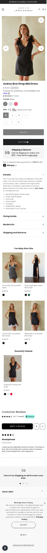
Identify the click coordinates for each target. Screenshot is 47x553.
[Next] (41, 48)
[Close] (44, 502)
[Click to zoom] (41, 20)
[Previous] (6, 48)
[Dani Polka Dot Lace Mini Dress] (12, 267)
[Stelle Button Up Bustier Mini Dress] (35, 316)
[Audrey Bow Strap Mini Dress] (13, 368)
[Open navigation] (7, 9)
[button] (8, 96)
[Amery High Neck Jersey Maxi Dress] (35, 267)
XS (6, 115)
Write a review (17, 426)
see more (33, 155)
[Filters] (36, 426)
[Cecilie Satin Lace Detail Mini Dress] (12, 316)
